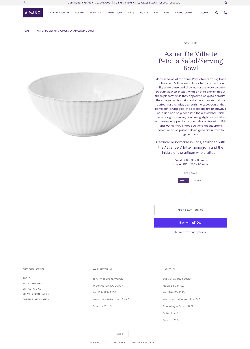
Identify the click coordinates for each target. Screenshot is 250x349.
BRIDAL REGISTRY (32, 283)
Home (26, 31)
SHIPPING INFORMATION (36, 294)
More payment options (190, 232)
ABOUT (27, 278)
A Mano (97, 342)
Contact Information (36, 299)
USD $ (120, 334)
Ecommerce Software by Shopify (134, 342)
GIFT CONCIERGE (32, 289)
